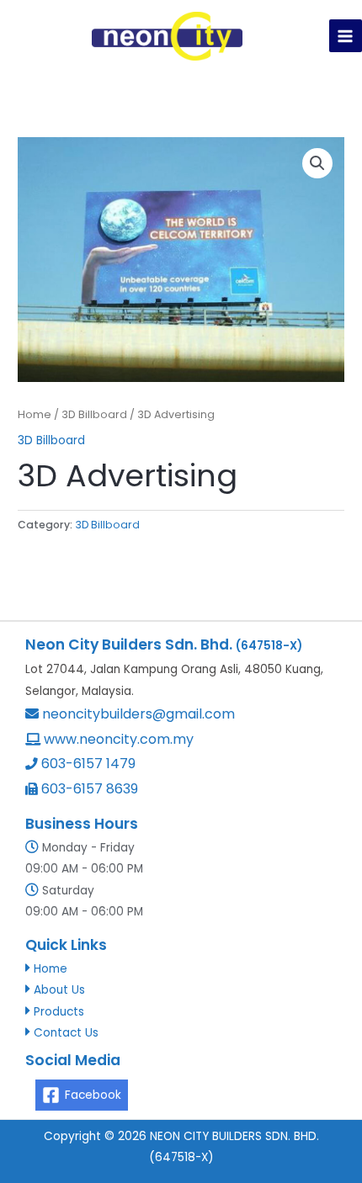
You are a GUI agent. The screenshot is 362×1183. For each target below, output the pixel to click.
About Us (59, 990)
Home (34, 414)
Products (59, 1012)
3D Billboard (94, 414)
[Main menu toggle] (345, 35)
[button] (317, 163)
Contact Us (66, 1033)
